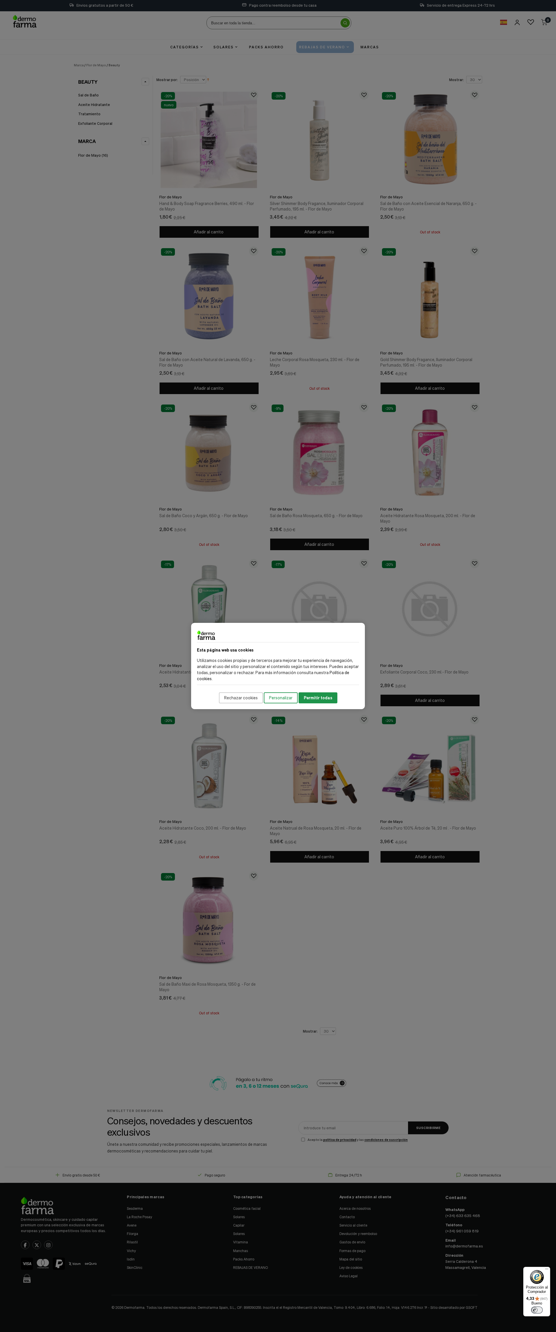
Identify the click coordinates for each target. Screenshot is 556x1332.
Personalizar (280, 697)
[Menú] (546, 1270)
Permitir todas (318, 697)
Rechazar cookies (241, 697)
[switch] (537, 1310)
